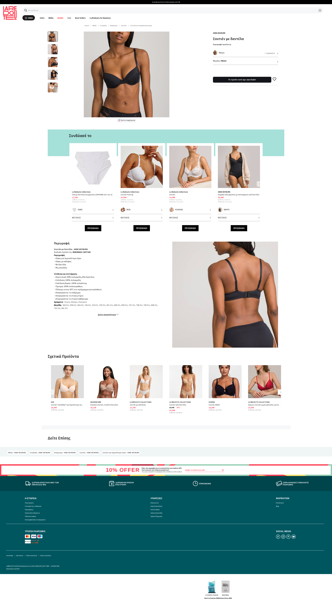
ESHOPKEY (17, 569)
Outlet (60, 18)
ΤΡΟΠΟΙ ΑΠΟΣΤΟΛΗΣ (31, 556)
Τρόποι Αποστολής (156, 513)
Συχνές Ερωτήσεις (156, 506)
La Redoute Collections (81, 192)
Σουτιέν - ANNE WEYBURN (89, 452)
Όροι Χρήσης (29, 510)
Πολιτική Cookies (30, 516)
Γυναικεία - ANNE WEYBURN (40, 452)
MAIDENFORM (95, 402)
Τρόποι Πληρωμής (156, 516)
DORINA (212, 402)
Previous (74, 186)
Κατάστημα (280, 503)
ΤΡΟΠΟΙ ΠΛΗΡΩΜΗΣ (45, 556)
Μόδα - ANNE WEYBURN (17, 452)
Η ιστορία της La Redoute (33, 506)
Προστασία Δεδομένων (32, 513)
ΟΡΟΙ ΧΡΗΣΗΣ (19, 556)
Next (259, 184)
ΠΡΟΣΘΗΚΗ (93, 228)
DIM (52, 402)
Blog (277, 506)
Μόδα (51, 18)
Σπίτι (42, 18)
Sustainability (155, 510)
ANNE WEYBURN (219, 33)
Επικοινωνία (154, 503)
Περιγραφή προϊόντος (222, 44)
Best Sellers (80, 18)
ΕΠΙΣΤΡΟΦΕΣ (9, 556)
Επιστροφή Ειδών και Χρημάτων (35, 520)
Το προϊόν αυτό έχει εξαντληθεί (242, 80)
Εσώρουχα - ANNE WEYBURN (65, 452)
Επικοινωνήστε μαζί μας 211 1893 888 (166, 2)
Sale (69, 18)
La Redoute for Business (100, 18)
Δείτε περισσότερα (107, 314)
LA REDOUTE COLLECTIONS (140, 402)
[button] (25, 10)
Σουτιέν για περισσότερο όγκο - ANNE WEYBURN (120, 452)
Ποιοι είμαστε (29, 503)
